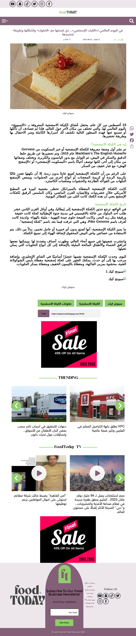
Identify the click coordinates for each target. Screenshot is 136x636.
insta (42, 4)
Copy (43, 314)
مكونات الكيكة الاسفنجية (56, 303)
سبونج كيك (115, 303)
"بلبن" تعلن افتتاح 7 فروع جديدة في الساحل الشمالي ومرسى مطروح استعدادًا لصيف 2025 (39, 499)
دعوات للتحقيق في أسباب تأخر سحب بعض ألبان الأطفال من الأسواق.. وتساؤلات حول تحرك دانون (100, 430)
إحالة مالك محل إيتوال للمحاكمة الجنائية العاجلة (40, 428)
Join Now (64, 622)
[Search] (131, 21)
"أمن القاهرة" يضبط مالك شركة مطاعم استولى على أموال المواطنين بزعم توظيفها (98, 499)
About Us (89, 606)
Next (17, 406)
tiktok (27, 4)
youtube (12, 4)
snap (20, 4)
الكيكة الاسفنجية (89, 303)
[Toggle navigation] (5, 21)
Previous (120, 406)
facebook (49, 4)
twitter (35, 4)
